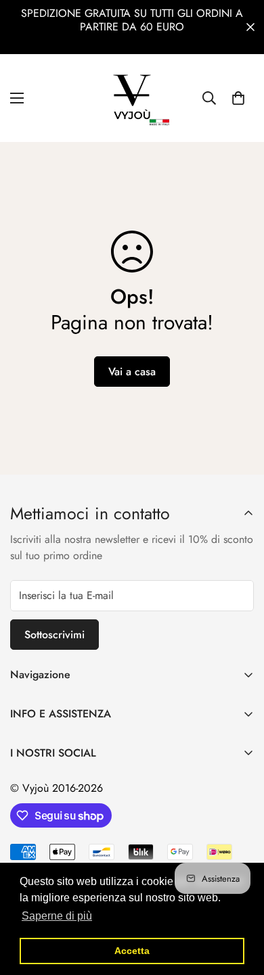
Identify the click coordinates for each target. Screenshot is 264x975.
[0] (238, 98)
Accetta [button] (132, 950)
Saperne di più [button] (57, 916)
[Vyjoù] (132, 98)
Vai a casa (132, 371)
